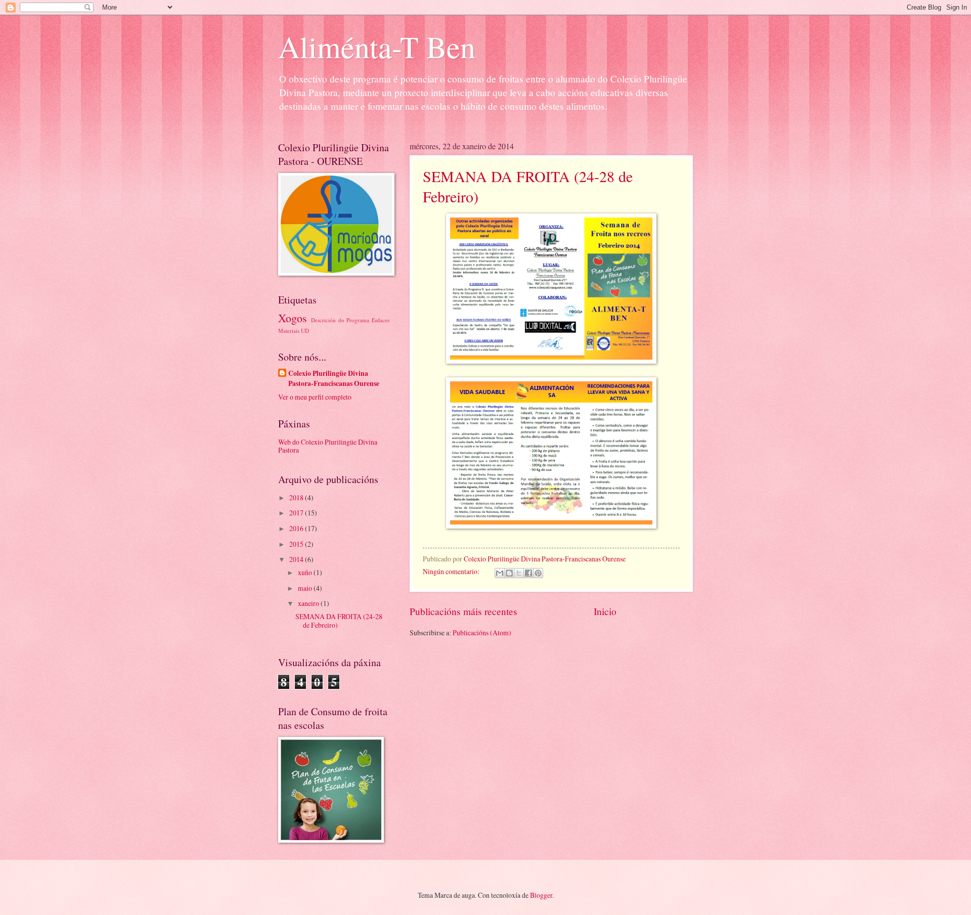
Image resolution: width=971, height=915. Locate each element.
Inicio (605, 611)
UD (305, 330)
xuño (306, 572)
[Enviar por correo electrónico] (500, 573)
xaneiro (309, 603)
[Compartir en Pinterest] (538, 573)
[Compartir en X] (519, 573)
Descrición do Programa (340, 320)
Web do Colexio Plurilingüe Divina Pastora (327, 446)
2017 (297, 512)
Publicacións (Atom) (482, 632)
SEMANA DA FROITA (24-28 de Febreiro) (338, 621)
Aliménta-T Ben (376, 46)
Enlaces (380, 320)
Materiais (288, 330)
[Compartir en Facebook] (528, 573)
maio (306, 588)
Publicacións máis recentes (463, 611)
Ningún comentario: (452, 571)
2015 (297, 544)
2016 (297, 528)
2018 (297, 497)
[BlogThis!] (509, 573)
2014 (297, 559)
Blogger (541, 895)
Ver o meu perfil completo (314, 397)
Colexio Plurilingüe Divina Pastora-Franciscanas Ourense (333, 378)
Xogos (292, 318)
